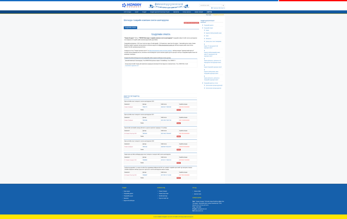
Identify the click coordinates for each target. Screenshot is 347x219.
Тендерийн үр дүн (128, 196)
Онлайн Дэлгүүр (163, 196)
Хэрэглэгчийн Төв (163, 198)
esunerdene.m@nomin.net (132, 65)
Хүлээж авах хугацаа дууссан (213, 88)
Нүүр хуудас (208, 14)
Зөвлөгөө (126, 198)
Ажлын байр (197, 191)
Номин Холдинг (163, 191)
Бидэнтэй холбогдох (129, 200)
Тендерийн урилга (130, 27)
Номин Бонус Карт (163, 193)
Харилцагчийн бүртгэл (219, 8)
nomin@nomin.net (202, 209)
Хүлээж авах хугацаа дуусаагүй (214, 85)
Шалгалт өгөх (197, 194)
